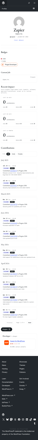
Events (21, 382)
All (8, 154)
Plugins (6, 329)
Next (29, 322)
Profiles (4, 9)
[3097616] (13, 236)
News (4, 365)
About (4, 362)
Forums (20, 154)
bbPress (6, 402)
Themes (22, 365)
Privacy (4, 372)
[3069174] (13, 315)
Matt (4, 399)
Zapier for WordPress (17, 341)
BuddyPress (7, 406)
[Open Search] (29, 3)
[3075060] (13, 300)
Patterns (22, 372)
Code (13, 154)
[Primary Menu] (33, 8)
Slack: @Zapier (19, 40)
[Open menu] (35, 3)
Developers (6, 385)
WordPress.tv (8, 389)
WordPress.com (8, 395)
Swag (22, 389)
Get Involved (24, 379)
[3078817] (13, 287)
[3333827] (13, 171)
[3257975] (13, 204)
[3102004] (13, 223)
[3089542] (13, 255)
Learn (4, 379)
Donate (23, 385)
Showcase (23, 362)
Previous (9, 322)
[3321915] (13, 185)
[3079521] (13, 274)
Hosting (5, 369)
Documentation (7, 382)
